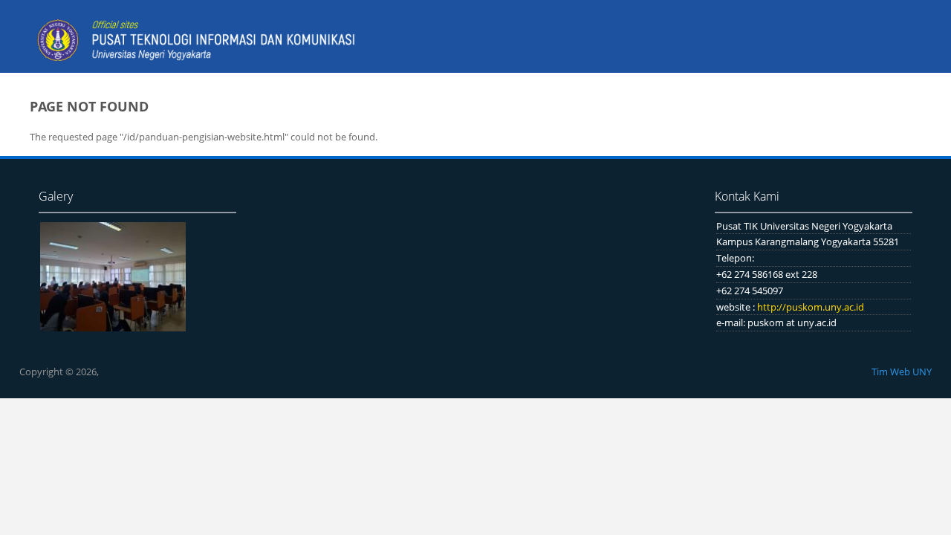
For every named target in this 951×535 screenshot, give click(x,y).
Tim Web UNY (902, 371)
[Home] (200, 41)
